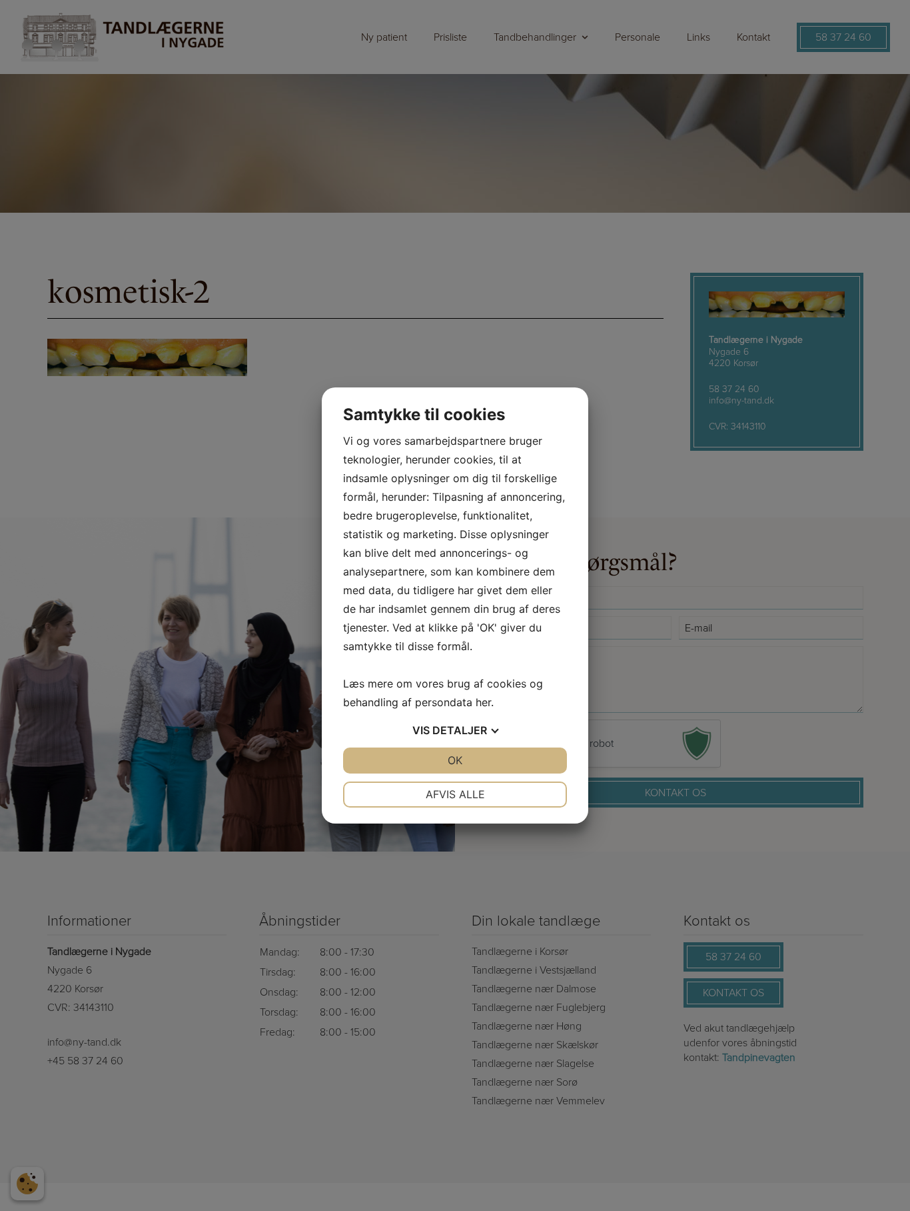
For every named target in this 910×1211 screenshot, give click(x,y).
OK (455, 760)
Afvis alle (455, 794)
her (483, 702)
